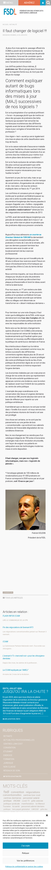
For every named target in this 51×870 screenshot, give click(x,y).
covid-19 (26, 801)
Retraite (7, 736)
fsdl (6, 792)
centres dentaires (12, 798)
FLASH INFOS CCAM (11, 616)
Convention (8, 592)
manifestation (27, 804)
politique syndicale (12, 804)
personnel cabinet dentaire (32, 806)
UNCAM (16, 801)
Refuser (25, 853)
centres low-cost (31, 795)
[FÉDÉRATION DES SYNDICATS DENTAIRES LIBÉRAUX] (10, 11)
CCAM (5, 641)
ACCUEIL (6, 24)
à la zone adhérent (43, 2)
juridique (8, 800)
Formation (8, 759)
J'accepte (25, 845)
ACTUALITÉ (13, 24)
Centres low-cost (13, 744)
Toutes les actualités (13, 776)
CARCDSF (35, 809)
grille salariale (37, 801)
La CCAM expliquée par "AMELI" (15, 670)
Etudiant (8, 751)
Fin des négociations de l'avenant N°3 (18, 627)
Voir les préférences (25, 860)
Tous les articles (14, 598)
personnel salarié (31, 798)
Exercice (7, 755)
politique (7, 809)
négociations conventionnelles (21, 793)
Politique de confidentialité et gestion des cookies (24, 867)
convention (17, 792)
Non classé (9, 767)
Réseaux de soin (11, 770)
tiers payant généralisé (21, 809)
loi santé (16, 806)
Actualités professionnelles (18, 740)
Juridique (8, 763)
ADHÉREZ (29, 2)
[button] (47, 815)
